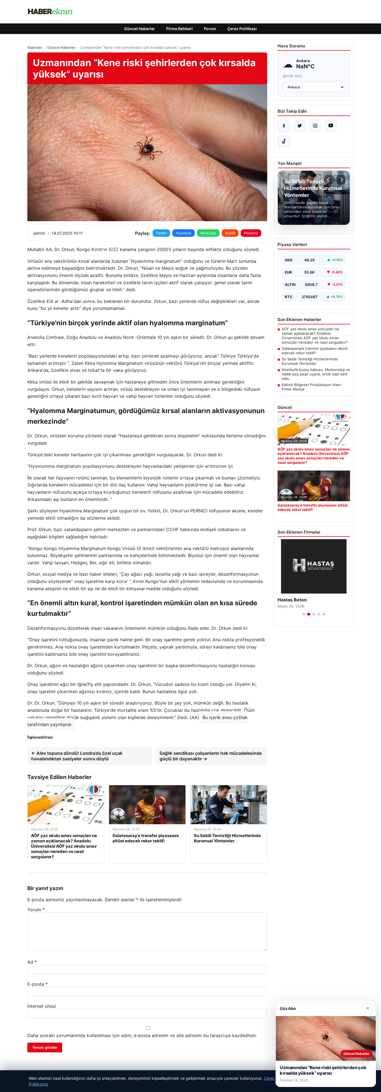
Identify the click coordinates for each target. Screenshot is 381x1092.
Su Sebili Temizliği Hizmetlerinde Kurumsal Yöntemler (310, 361)
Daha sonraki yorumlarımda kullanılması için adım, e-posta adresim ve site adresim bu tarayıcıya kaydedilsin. (142, 1035)
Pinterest (251, 233)
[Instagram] (315, 125)
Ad (32, 962)
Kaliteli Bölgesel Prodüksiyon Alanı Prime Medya (311, 386)
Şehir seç (293, 76)
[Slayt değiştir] (303, 614)
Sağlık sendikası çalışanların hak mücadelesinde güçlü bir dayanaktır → (211, 755)
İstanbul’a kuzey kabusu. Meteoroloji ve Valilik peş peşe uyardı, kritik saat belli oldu (316, 374)
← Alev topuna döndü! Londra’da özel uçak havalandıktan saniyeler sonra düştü (76, 755)
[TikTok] (284, 141)
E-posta (37, 984)
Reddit (230, 233)
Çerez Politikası (242, 28)
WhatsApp (208, 233)
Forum (210, 28)
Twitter (161, 233)
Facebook (183, 233)
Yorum (36, 909)
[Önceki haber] (329, 179)
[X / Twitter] (299, 125)
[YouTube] (330, 125)
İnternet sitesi (41, 1006)
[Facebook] (284, 125)
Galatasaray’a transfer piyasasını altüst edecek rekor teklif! (315, 350)
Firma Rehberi (179, 28)
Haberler (34, 47)
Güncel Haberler (139, 28)
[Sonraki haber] (341, 179)
